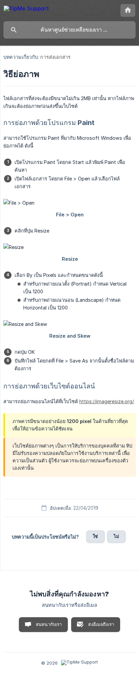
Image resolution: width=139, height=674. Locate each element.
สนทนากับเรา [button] (49, 624)
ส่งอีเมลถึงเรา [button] (101, 624)
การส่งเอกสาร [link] (55, 57)
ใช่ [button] (95, 536)
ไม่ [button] (116, 536)
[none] (26, 9)
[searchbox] (69, 30)
